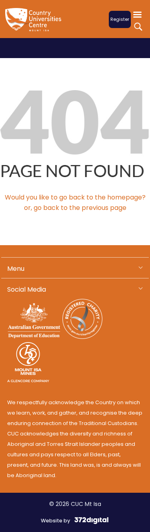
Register (119, 19)
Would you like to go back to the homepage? (75, 197)
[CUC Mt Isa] (35, 24)
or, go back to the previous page (75, 207)
